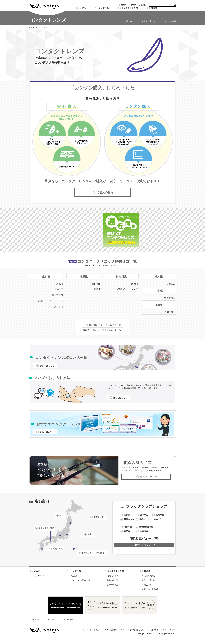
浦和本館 (96, 283)
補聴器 (154, 8)
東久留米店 (57, 295)
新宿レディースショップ (150, 519)
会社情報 (122, 5)
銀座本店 (144, 515)
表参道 (127, 515)
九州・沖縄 (58, 549)
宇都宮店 (171, 283)
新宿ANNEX (129, 519)
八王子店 (58, 306)
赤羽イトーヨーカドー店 (50, 301)
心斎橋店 (144, 531)
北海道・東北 (100, 517)
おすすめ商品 (170, 21)
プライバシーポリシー (92, 630)
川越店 (97, 289)
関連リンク (154, 630)
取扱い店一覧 (149, 21)
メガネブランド (40, 576)
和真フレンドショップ (144, 545)
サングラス (103, 8)
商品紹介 (74, 576)
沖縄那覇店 (170, 312)
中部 (61, 515)
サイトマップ (169, 630)
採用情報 (132, 5)
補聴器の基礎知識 (151, 589)
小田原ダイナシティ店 (127, 289)
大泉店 (59, 283)
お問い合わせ (67, 619)
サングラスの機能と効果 (80, 580)
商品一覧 (147, 585)
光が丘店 (58, 289)
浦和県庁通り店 (146, 527)
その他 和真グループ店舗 (90, 553)
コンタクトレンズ (129, 8)
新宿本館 (160, 515)
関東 (90, 534)
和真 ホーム (33, 27)
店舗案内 (142, 5)
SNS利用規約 (111, 630)
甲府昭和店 (170, 297)
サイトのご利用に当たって (133, 630)
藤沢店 (134, 283)
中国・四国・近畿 (46, 528)
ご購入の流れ (129, 21)
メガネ (83, 8)
